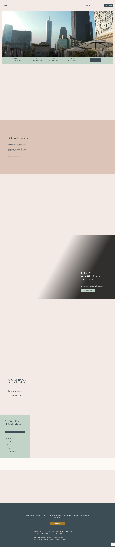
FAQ (35, 539)
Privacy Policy (48, 539)
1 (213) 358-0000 (56, 533)
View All (11, 432)
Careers (57, 539)
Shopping (10, 441)
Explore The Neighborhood (57, 464)
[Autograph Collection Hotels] (97, 5)
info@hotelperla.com (41, 533)
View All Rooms (14, 154)
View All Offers (92, 182)
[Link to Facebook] (75, 476)
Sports (10, 435)
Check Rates (95, 60)
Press (40, 539)
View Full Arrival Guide (16, 395)
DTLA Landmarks (12, 451)
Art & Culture (11, 438)
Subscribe (57, 523)
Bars (9, 448)
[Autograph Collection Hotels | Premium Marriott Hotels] (21, 534)
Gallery (88, 5)
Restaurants (11, 445)
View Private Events (87, 290)
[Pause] (5, 53)
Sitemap (64, 539)
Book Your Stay (108, 5)
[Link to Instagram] (79, 476)
